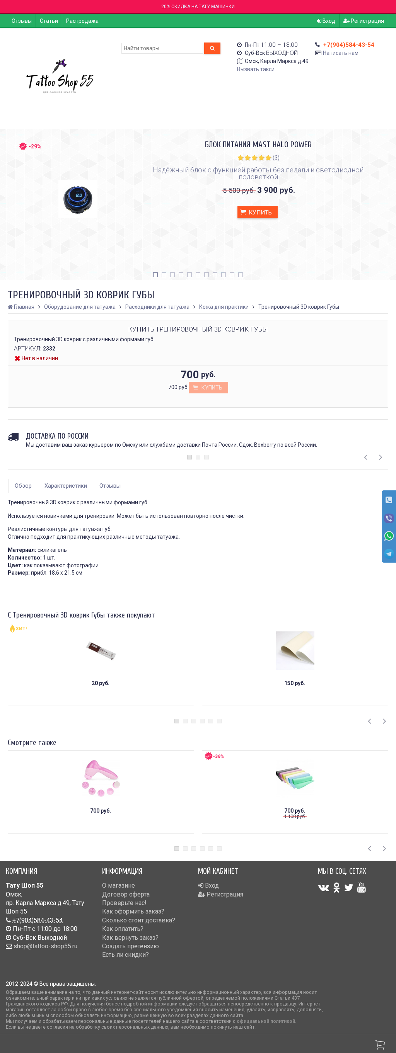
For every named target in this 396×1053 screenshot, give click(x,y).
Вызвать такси (256, 69)
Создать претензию (130, 946)
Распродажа (82, 21)
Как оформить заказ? (133, 911)
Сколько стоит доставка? (138, 920)
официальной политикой (266, 1021)
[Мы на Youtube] (361, 888)
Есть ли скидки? (125, 954)
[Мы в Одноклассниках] (336, 888)
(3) (276, 158)
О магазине (118, 885)
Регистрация (367, 21)
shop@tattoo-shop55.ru (45, 946)
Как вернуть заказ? (130, 937)
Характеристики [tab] (65, 485)
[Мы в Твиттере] (348, 888)
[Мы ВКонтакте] (323, 888)
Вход (328, 21)
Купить (259, 212)
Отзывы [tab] (110, 485)
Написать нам (340, 53)
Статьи (49, 21)
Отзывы (22, 21)
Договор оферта (126, 894)
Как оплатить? (122, 928)
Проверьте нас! (124, 903)
